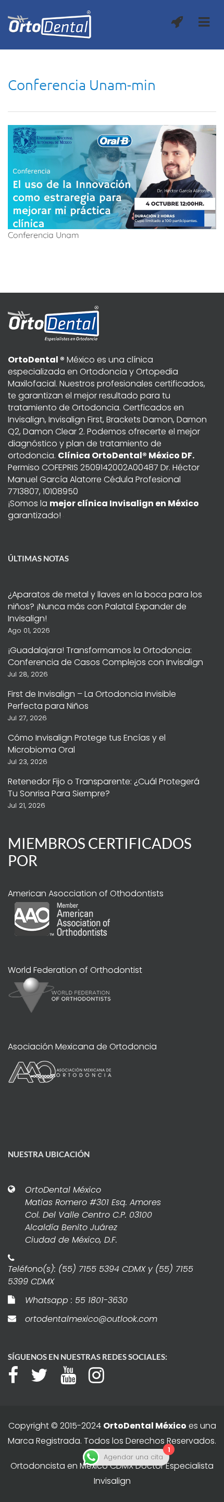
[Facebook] (18, 1374)
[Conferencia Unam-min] (112, 176)
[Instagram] (102, 1374)
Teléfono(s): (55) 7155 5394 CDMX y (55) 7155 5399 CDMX (100, 1275)
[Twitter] (44, 1374)
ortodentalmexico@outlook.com (91, 1319)
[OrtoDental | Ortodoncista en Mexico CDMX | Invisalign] (49, 24)
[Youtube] (73, 1374)
